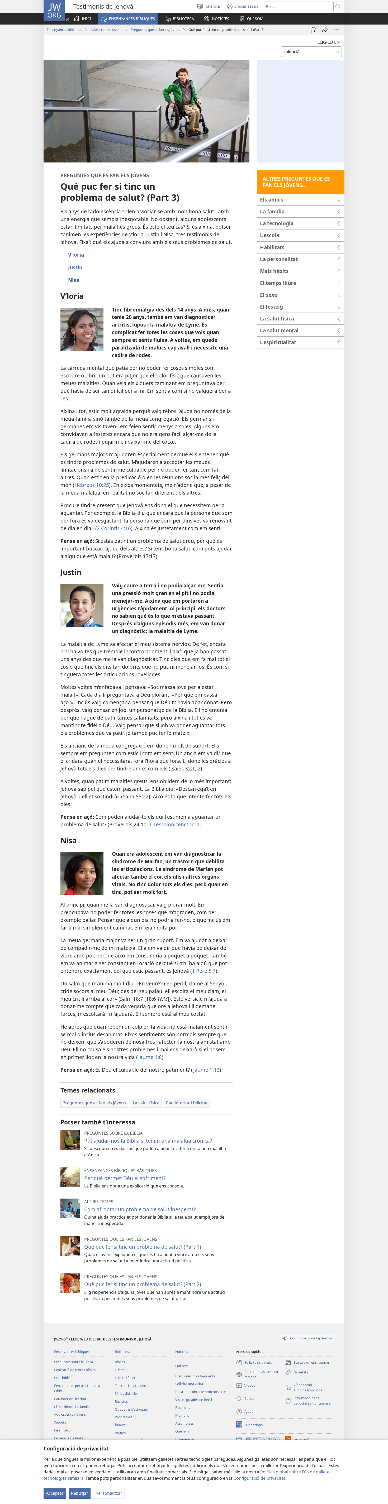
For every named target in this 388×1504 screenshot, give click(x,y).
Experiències (185, 1439)
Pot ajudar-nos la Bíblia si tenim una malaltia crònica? (148, 1140)
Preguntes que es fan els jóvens (155, 29)
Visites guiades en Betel (193, 1399)
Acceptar (55, 1493)
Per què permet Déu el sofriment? (124, 1178)
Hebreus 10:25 (91, 484)
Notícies (181, 1351)
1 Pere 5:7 (204, 970)
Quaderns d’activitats (131, 1409)
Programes (123, 1417)
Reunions (182, 1407)
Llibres (120, 1369)
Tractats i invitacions (130, 1385)
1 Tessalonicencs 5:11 (174, 824)
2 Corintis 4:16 (114, 528)
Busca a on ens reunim (307, 1363)
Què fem (182, 1431)
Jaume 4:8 (150, 1057)
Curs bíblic (62, 1377)
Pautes (120, 1432)
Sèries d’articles (126, 1393)
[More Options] (336, 30)
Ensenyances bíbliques (64, 29)
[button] (128, 19)
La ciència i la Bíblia (68, 1438)
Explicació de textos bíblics (75, 1369)
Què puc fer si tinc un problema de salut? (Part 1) (142, 1246)
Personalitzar (109, 1493)
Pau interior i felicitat (70, 1398)
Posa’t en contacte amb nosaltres (201, 1391)
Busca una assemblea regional (257, 1374)
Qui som (181, 1365)
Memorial (182, 1415)
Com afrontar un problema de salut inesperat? (140, 1209)
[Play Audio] (313, 30)
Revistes (121, 1401)
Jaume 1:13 (206, 1069)
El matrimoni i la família (72, 1406)
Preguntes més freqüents (195, 1376)
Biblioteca (122, 1351)
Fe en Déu (62, 1430)
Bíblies (120, 1361)
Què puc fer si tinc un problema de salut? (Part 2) (142, 1284)
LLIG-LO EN (329, 42)
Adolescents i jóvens (106, 29)
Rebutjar (79, 1493)
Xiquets (60, 1422)
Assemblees (184, 1423)
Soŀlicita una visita (189, 1383)
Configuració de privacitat (259, 1478)
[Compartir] (325, 30)
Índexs (120, 1424)
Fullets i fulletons (128, 1377)
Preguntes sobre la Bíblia (73, 1361)
